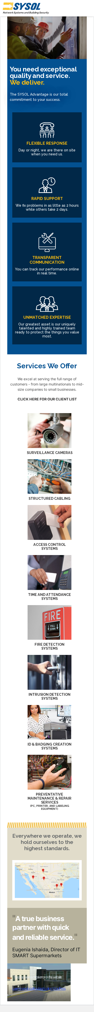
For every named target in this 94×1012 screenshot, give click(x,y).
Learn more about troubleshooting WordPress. (39, 989)
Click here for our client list (47, 399)
